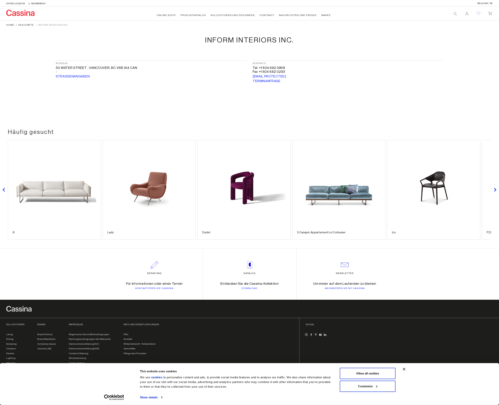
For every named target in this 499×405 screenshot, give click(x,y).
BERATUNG (154, 273)
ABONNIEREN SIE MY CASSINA (345, 288)
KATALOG (250, 273)
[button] (4, 190)
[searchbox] (455, 13)
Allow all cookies (367, 373)
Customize (365, 386)
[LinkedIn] (325, 336)
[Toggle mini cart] (490, 12)
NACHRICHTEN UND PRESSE (298, 15)
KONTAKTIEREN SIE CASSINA (154, 288)
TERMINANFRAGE (266, 81)
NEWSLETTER (345, 273)
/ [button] (485, 3)
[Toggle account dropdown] (467, 12)
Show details (149, 397)
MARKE (326, 15)
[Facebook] (311, 336)
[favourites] (478, 13)
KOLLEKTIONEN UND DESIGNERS (233, 15)
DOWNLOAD (250, 288)
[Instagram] (306, 336)
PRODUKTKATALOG (193, 15)
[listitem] (54, 190)
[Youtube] (320, 336)
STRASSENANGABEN (73, 76)
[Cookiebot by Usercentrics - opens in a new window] (114, 397)
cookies (157, 377)
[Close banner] (404, 369)
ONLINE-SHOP (166, 15)
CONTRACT (266, 15)
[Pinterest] (315, 336)
